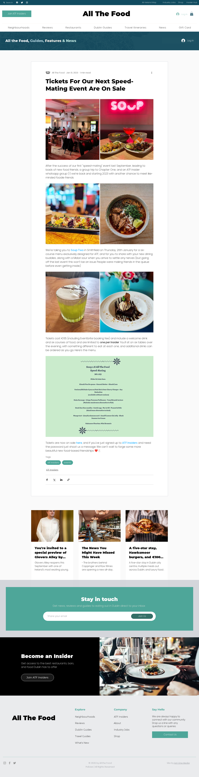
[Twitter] (22, 2)
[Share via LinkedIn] (61, 479)
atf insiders (53, 462)
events (67, 462)
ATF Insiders (52, 469)
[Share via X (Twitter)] (54, 479)
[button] (8, 2)
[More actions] (151, 72)
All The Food (106, 13)
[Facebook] (17, 2)
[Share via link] (68, 479)
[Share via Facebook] (47, 479)
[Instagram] (27, 2)
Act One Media (182, 763)
